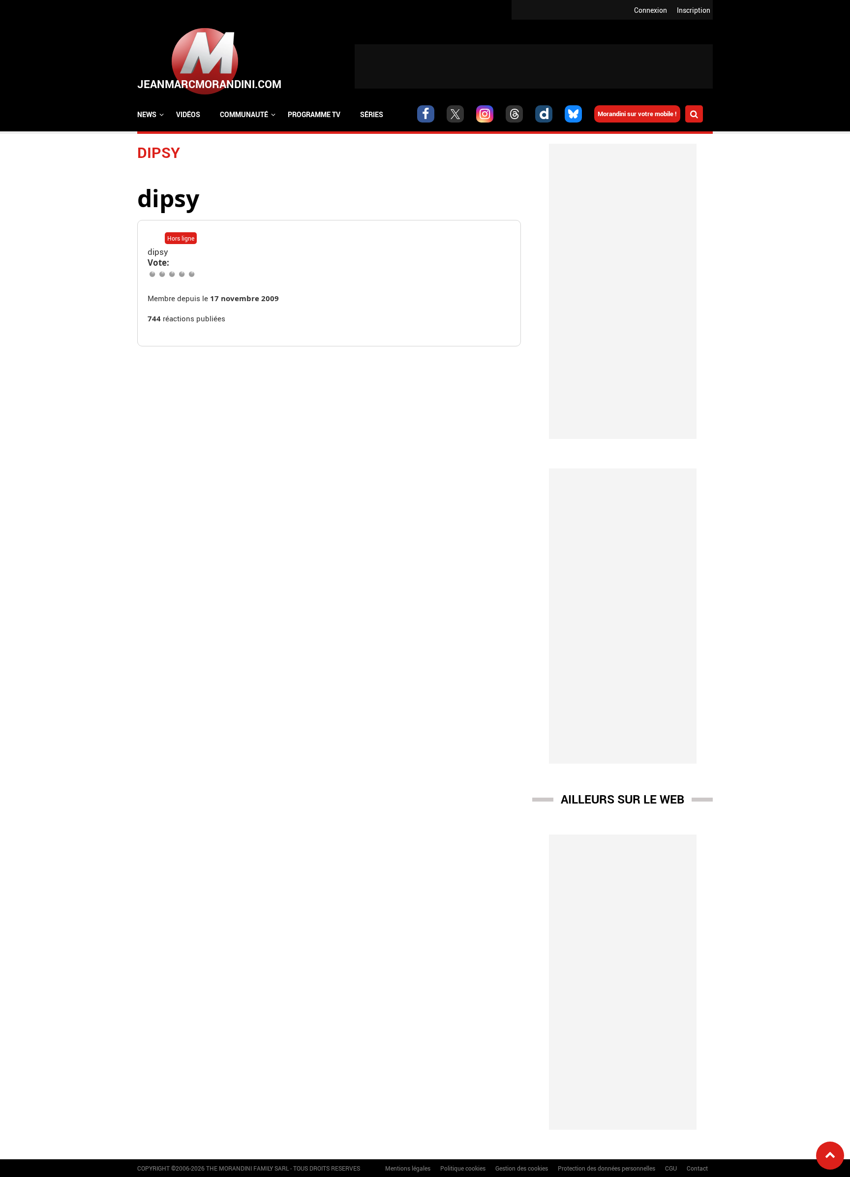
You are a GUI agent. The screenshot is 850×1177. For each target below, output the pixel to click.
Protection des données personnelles (606, 1168)
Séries (371, 114)
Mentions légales (407, 1168)
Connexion (650, 10)
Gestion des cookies (521, 1168)
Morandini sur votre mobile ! (637, 113)
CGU (671, 1168)
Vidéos (188, 114)
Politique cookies (463, 1168)
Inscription (693, 10)
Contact (697, 1168)
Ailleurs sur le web (622, 799)
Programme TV (314, 114)
